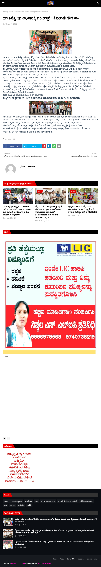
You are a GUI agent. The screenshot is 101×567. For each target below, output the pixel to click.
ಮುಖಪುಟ (6, 12)
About (62, 559)
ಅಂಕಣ (6, 501)
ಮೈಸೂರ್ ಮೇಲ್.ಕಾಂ (26, 166)
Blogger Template (18, 563)
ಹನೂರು (12, 505)
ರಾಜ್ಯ (9, 139)
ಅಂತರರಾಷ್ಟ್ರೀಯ (17, 501)
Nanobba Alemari (44, 563)
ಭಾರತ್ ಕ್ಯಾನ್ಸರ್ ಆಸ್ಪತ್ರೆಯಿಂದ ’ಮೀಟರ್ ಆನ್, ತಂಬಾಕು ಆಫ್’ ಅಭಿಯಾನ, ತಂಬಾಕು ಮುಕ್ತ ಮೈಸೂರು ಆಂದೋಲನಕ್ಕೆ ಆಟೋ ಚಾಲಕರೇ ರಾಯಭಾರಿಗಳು (17, 210)
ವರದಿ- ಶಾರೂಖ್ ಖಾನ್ (48, 501)
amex (96, 559)
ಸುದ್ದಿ (11, 12)
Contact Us (71, 559)
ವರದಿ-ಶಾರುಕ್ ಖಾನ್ (86, 501)
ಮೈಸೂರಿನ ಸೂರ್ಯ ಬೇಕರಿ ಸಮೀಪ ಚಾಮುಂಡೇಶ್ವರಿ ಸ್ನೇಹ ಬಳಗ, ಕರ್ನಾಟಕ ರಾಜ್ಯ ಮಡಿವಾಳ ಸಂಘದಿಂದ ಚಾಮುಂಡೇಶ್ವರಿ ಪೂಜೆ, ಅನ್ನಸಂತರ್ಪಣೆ (54, 542)
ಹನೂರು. (21, 505)
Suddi (29, 505)
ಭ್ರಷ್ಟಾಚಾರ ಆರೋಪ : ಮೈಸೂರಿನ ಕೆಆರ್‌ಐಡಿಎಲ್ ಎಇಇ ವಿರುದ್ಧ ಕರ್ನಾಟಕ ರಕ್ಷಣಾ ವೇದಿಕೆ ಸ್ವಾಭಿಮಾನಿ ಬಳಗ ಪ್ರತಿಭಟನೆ (82, 209)
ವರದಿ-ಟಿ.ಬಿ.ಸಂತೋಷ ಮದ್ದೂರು (67, 501)
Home (55, 559)
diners (89, 559)
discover (81, 559)
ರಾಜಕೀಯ (28, 501)
